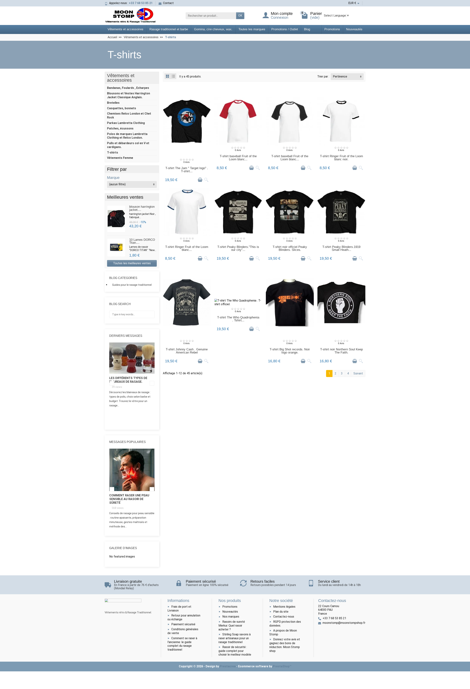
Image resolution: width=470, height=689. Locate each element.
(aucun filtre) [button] (117, 184)
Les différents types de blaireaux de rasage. (128, 379)
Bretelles (113, 102)
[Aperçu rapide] (206, 180)
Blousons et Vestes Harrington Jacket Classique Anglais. (128, 95)
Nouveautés (354, 29)
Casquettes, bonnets (121, 108)
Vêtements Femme (120, 158)
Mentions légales (284, 606)
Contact (168, 3)
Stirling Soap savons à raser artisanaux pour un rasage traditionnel (234, 638)
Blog (307, 29)
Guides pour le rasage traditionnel (132, 284)
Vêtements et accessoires (125, 29)
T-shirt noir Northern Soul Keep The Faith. (341, 351)
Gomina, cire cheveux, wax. (213, 29)
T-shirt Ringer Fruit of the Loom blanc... (186, 248)
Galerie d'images (123, 548)
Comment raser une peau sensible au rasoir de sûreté (129, 499)
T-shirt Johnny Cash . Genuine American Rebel (187, 351)
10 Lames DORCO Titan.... (142, 241)
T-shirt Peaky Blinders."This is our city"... (238, 248)
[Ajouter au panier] (200, 180)
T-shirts (112, 152)
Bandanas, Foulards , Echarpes (128, 88)
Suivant (358, 373)
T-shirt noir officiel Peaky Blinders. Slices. (290, 248)
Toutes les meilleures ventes (132, 263)
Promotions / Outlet (284, 29)
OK (240, 15)
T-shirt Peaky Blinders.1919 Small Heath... (341, 248)
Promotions (332, 29)
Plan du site (280, 611)
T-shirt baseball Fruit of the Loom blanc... (238, 157)
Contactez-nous (283, 616)
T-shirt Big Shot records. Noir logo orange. (290, 351)
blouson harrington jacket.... (142, 208)
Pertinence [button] (340, 76)
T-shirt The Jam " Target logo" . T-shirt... (186, 169)
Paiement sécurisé (183, 624)
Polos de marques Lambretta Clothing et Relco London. (127, 136)
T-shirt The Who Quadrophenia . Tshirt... (238, 319)
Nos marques (230, 616)
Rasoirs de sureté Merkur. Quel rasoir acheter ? (231, 625)
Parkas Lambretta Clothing (126, 123)
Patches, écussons (120, 128)
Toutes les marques (251, 29)
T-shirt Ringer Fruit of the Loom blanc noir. (341, 157)
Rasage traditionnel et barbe (168, 29)
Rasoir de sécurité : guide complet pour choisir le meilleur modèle (234, 650)
